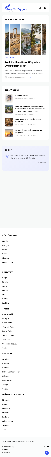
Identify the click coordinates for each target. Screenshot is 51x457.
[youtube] (48, 446)
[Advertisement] (25, 200)
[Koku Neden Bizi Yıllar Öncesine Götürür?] (9, 122)
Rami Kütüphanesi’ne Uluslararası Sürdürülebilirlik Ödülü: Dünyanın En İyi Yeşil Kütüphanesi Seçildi (30, 108)
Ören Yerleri (9, 57)
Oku (29, 77)
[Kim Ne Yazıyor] (16, 8)
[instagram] (44, 446)
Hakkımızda (7, 447)
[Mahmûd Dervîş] (9, 98)
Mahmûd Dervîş (21, 95)
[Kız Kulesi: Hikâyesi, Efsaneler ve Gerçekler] (9, 133)
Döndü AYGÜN (13, 77)
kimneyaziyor (20, 99)
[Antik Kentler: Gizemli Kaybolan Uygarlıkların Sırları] (25, 39)
